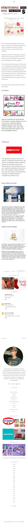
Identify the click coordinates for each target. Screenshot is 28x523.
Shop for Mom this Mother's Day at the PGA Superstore (14, 457)
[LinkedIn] (16, 384)
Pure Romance (5, 90)
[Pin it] (16, 271)
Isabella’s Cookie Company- (9, 226)
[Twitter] (18, 384)
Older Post (23, 338)
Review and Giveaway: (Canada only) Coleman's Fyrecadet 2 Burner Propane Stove (19, 434)
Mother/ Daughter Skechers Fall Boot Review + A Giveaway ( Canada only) (8, 434)
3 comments (7, 271)
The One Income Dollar (9, 313)
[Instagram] (11, 384)
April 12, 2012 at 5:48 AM (9, 314)
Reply (6, 299)
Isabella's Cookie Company (8, 251)
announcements (14, 397)
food (14, 403)
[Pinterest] (13, 384)
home (14, 407)
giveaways (14, 405)
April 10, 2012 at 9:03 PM (9, 295)
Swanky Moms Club (8, 294)
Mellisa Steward (8, 303)
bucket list (14, 399)
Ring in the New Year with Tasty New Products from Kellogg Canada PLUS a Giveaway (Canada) (19, 423)
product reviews (14, 409)
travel (14, 411)
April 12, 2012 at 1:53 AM (9, 305)
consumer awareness (14, 401)
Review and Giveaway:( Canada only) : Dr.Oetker (8, 421)
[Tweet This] (13, 271)
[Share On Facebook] (11, 271)
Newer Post (4, 338)
